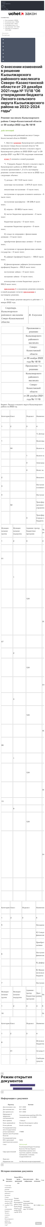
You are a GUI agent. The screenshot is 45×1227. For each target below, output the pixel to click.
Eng (7, 9)
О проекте (3, 2)
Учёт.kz (2, 5)
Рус (2, 9)
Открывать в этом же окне (22, 1088)
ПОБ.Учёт (3, 7)
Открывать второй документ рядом (22, 1085)
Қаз (4, 9)
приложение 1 (10, 289)
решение (17, 142)
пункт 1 (7, 159)
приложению (28, 291)
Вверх (38, 1223)
